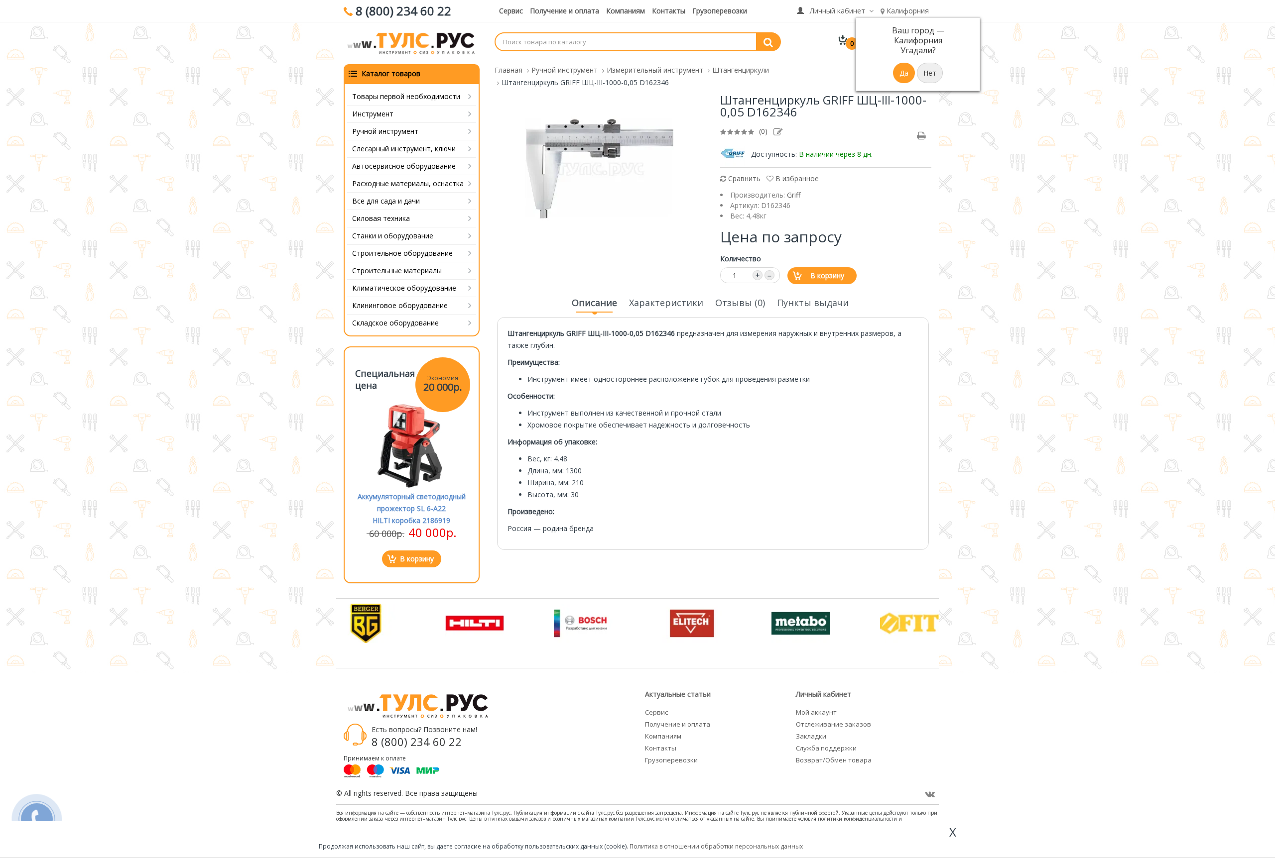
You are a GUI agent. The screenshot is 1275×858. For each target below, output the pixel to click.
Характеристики (666, 303)
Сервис (511, 10)
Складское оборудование (395, 322)
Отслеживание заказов (833, 724)
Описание (594, 303)
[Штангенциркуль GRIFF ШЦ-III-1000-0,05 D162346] (599, 168)
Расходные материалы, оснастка (408, 183)
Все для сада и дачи (386, 201)
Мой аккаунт (816, 712)
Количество (740, 258)
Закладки (811, 736)
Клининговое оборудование (400, 305)
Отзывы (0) (740, 303)
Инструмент (372, 113)
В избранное (796, 178)
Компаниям (625, 10)
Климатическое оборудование (404, 288)
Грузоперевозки (719, 10)
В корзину (827, 275)
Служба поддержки (826, 748)
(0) (763, 131)
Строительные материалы (397, 270)
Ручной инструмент (385, 131)
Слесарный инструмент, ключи (404, 148)
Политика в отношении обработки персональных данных (716, 846)
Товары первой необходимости (406, 96)
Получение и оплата (564, 10)
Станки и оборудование (392, 235)
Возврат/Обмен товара (834, 759)
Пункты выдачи (813, 303)
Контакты (668, 10)
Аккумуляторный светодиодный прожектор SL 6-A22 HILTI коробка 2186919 (412, 508)
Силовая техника (381, 218)
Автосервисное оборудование (404, 166)
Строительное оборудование (402, 253)
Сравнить (743, 178)
